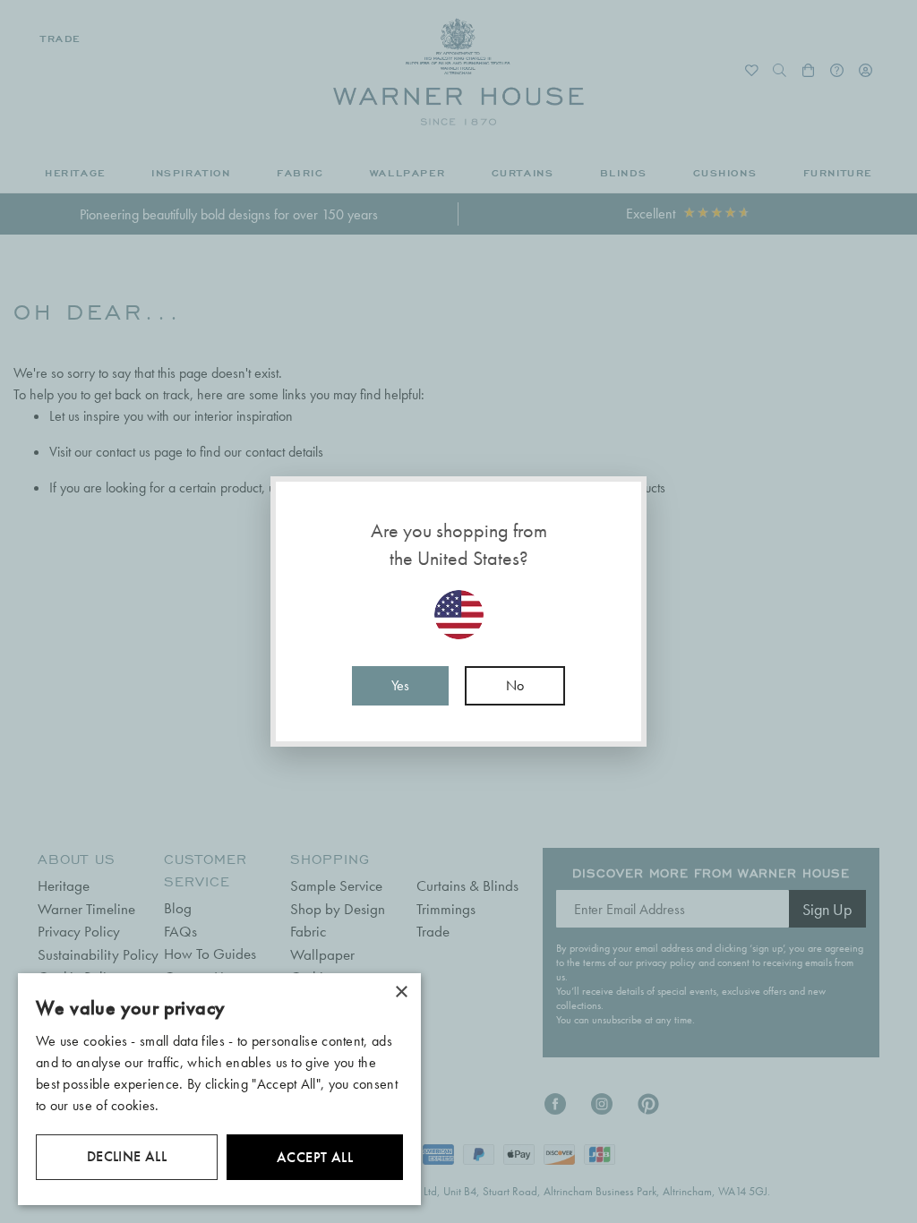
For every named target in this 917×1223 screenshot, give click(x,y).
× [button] (400, 992)
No (515, 685)
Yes (400, 685)
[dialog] (219, 1089)
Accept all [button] (315, 1157)
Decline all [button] (127, 1156)
